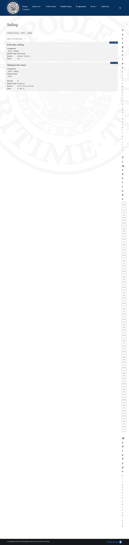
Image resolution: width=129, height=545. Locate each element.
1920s (124, 263)
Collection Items (12, 33)
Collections (51, 6)
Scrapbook (122, 487)
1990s (124, 375)
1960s (124, 327)
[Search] (120, 8)
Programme (81, 6)
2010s (124, 408)
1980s (124, 359)
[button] (96, 6)
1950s (124, 311)
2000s (124, 392)
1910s (124, 247)
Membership (65, 6)
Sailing (16, 51)
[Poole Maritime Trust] (13, 8)
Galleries (105, 6)
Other (23, 33)
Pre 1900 (124, 212)
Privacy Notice (45, 541)
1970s (10, 76)
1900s (124, 231)
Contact (26, 9)
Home (25, 6)
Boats (122, 77)
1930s (124, 279)
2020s (124, 424)
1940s (124, 295)
